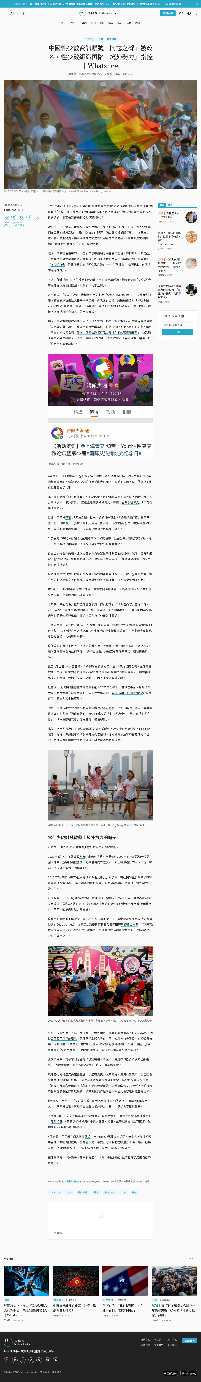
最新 (162, 205)
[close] (197, 3)
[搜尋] (194, 13)
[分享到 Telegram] (28, 217)
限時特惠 (56, 1121)
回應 (77, 1059)
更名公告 (61, 306)
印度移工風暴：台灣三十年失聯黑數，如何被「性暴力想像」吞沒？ (173, 1310)
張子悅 (161, 248)
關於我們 (145, 1339)
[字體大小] (12, 13)
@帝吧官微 (58, 264)
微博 (99, 476)
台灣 (155, 1300)
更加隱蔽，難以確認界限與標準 (100, 740)
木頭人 (161, 221)
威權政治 (59, 1300)
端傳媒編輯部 (72, 1181)
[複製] (6, 217)
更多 (170, 205)
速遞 (134, 1192)
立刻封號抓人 (130, 502)
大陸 (123, 1192)
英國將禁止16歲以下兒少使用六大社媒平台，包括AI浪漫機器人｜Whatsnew (25, 1310)
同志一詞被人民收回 (90, 338)
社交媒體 (112, 39)
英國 (7, 1300)
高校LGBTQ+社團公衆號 (127, 693)
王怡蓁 (7, 1320)
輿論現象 (110, 1192)
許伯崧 (155, 1320)
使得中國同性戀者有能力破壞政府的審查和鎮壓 (107, 332)
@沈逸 (145, 253)
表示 (109, 862)
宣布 (82, 856)
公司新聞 (172, 1344)
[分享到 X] (13, 217)
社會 (96, 1192)
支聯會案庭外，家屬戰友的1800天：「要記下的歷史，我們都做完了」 (169, 291)
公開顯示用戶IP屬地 (64, 1038)
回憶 (87, 1136)
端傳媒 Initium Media (25, 1372)
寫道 (106, 523)
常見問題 (145, 1344)
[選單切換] (76, 23)
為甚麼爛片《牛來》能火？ (168, 215)
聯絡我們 (159, 1339)
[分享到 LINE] (36, 217)
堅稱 (68, 517)
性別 (100, 39)
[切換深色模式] (188, 13)
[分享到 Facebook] (21, 217)
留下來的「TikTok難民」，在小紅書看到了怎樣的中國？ (124, 1308)
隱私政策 (45, 1372)
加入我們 (172, 1339)
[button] (72, 22)
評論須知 (58, 1232)
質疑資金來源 (129, 924)
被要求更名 (107, 708)
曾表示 (133, 1074)
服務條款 (57, 1372)
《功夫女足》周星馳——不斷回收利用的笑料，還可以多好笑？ (169, 265)
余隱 (160, 301)
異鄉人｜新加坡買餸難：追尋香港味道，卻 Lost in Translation (169, 238)
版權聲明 (159, 1344)
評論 (68, 553)
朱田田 (56, 1315)
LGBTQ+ (89, 39)
